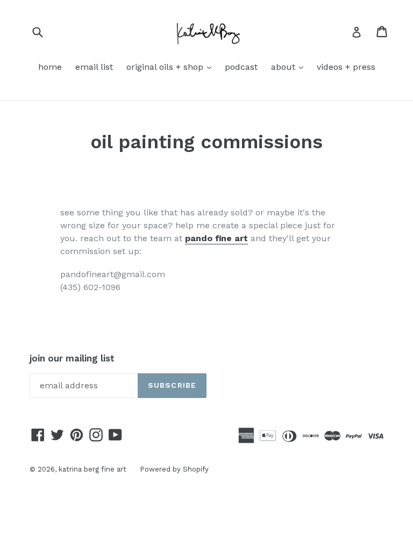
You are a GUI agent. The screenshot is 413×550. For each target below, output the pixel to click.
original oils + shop (171, 66)
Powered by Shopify (174, 469)
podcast (241, 67)
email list (94, 67)
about (290, 66)
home (50, 67)
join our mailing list (72, 358)
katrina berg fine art (92, 469)
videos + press (346, 67)
